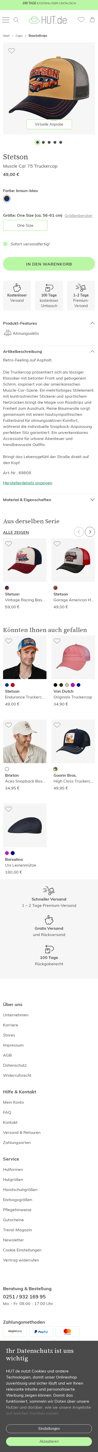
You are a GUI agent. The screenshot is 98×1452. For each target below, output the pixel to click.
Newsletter (13, 1239)
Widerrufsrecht (17, 1075)
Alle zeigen (16, 532)
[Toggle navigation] (7, 20)
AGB (7, 1055)
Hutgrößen (13, 1179)
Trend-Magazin (17, 1229)
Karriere (10, 1024)
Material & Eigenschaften (27, 499)
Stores (9, 1034)
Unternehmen (15, 1014)
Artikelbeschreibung (22, 351)
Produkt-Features (20, 323)
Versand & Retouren (21, 1132)
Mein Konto (13, 1102)
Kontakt (10, 1122)
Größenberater (78, 215)
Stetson (15, 157)
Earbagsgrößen (17, 1199)
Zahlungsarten (17, 1142)
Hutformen (13, 1169)
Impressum (13, 1045)
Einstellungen (49, 1428)
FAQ (7, 1112)
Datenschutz (15, 1065)
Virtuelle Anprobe (49, 124)
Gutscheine (13, 1219)
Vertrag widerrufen (21, 1259)
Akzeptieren (49, 1441)
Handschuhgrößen (20, 1189)
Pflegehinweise (17, 1209)
